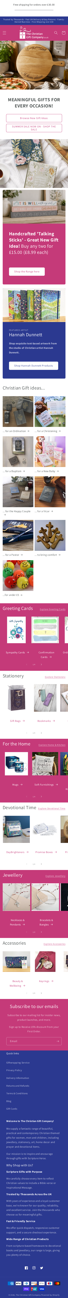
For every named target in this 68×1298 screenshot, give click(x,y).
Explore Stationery (55, 676)
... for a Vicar (42, 511)
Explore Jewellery (55, 875)
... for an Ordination (14, 431)
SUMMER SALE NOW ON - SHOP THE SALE (34, 128)
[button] (4, 33)
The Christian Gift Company (28, 1295)
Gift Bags (15, 721)
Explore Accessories (54, 943)
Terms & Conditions (17, 1093)
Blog (8, 1101)
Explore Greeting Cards (52, 609)
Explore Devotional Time (51, 808)
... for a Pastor (11, 555)
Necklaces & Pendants (17, 922)
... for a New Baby (45, 471)
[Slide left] (26, 664)
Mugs (15, 784)
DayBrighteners (15, 852)
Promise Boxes (44, 852)
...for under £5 (11, 595)
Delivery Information (17, 1077)
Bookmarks (44, 721)
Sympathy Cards (15, 652)
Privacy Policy (14, 1070)
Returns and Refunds (17, 1085)
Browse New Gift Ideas (34, 118)
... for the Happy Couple (17, 511)
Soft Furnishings (44, 784)
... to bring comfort (46, 555)
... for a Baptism (12, 471)
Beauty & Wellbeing (16, 983)
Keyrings (44, 981)
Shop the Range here (27, 271)
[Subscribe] (58, 1041)
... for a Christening (46, 431)
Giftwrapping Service (18, 1062)
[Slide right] (41, 664)
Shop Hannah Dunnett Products (33, 365)
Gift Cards (11, 1108)
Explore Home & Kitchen (52, 744)
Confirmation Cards (46, 655)
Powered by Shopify (50, 1295)
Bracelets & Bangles (46, 922)
